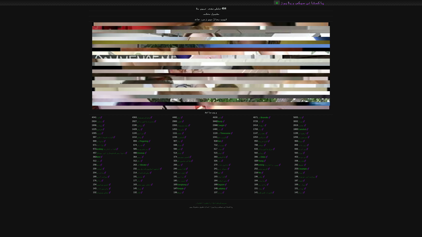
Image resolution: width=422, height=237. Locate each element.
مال (259, 129)
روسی (139, 157)
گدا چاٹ (221, 177)
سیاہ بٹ (301, 185)
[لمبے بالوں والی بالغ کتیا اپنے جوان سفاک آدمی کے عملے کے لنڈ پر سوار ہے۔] (211, 75)
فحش (98, 165)
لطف (219, 173)
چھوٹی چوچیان (143, 117)
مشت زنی (261, 133)
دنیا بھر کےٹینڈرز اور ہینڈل (110, 153)
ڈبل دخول (181, 173)
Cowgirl (220, 125)
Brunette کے (263, 117)
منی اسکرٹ (222, 181)
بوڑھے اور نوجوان (306, 177)
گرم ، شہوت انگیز (104, 137)
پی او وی (302, 149)
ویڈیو (140, 125)
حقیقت (301, 165)
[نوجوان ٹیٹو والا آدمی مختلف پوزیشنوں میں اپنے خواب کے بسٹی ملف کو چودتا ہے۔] (211, 67)
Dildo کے (261, 157)
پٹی (138, 129)
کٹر (219, 117)
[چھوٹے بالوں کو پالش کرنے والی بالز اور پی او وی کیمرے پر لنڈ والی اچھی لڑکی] (211, 96)
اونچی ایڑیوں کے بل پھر (148, 169)
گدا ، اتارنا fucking (106, 149)
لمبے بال (181, 181)
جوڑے (300, 153)
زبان (300, 192)
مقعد (179, 133)
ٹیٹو (219, 153)
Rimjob (180, 188)
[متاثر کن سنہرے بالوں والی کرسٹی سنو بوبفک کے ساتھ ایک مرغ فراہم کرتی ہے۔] (211, 82)
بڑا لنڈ (100, 145)
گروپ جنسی (263, 169)
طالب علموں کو (184, 161)
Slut (219, 141)
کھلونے (180, 137)
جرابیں (140, 133)
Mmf (98, 157)
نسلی (179, 153)
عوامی (301, 188)
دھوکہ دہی (222, 169)
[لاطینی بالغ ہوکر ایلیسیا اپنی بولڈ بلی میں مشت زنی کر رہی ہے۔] (211, 86)
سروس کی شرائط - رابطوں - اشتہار (211, 203)
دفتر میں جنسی (144, 185)
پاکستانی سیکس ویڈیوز (302, 2)
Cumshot (302, 129)
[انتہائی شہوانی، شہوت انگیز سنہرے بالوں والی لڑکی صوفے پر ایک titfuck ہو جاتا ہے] (211, 35)
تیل (179, 165)
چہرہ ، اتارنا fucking (268, 165)
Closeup (140, 153)
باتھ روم (262, 185)
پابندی (261, 181)
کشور (179, 121)
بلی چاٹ (180, 129)
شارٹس (301, 161)
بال (179, 141)
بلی (179, 117)
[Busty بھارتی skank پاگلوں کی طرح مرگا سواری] (211, 107)
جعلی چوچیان (102, 192)
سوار (300, 121)
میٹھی (261, 145)
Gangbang (182, 185)
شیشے (300, 181)
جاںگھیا (262, 137)
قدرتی (140, 145)
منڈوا (99, 121)
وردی (219, 192)
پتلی (139, 137)
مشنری (301, 125)
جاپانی (99, 141)
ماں (219, 129)
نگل (138, 161)
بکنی (260, 177)
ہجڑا (260, 188)
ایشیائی (302, 133)
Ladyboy (221, 188)
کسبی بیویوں (183, 157)
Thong (261, 161)
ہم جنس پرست (142, 149)
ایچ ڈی (261, 125)
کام (299, 117)
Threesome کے (223, 133)
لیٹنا (99, 169)
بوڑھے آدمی (101, 177)
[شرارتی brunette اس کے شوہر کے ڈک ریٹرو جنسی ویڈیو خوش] (211, 46)
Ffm (259, 173)
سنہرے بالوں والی (145, 121)
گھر (179, 149)
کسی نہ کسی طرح (265, 192)
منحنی (140, 177)
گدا (98, 117)
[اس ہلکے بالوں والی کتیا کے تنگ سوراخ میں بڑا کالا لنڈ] (211, 78)
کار (138, 192)
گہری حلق (221, 137)
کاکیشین (221, 157)
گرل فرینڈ (263, 141)
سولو (179, 145)
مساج (300, 173)
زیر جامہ (302, 145)
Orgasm (221, 185)
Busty (219, 121)
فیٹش (179, 192)
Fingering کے (142, 141)
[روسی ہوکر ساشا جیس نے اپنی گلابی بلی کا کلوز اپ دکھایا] (211, 24)
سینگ (300, 141)
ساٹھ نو (100, 173)
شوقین (99, 129)
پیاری (99, 125)
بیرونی (220, 145)
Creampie (302, 169)
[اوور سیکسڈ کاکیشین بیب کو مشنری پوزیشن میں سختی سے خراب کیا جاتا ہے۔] (211, 38)
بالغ (98, 181)
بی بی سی (302, 157)
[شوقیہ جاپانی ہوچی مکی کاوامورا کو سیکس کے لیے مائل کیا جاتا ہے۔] (211, 93)
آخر (259, 121)
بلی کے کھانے (143, 173)
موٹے (139, 188)
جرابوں (180, 177)
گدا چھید (181, 169)
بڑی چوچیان (182, 125)
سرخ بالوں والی (265, 149)
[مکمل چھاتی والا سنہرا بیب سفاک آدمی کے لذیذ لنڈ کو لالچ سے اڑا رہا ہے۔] (211, 89)
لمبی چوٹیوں (102, 185)
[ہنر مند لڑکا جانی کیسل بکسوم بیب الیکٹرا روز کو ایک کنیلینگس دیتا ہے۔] (211, 42)
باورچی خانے (102, 188)
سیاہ (219, 149)
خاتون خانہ (222, 165)
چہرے (98, 133)
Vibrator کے (142, 165)
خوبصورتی (302, 137)
